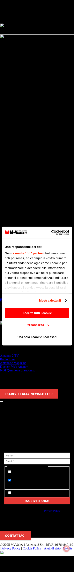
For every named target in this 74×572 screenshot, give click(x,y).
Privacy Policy (52, 510)
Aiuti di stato (52, 548)
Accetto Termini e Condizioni (32, 493)
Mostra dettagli (50, 300)
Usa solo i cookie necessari (37, 337)
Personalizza (34, 325)
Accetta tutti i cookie (37, 313)
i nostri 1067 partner (28, 253)
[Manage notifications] (66, 548)
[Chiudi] (1, 401)
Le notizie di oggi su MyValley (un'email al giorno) (30, 482)
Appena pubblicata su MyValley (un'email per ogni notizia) (32, 474)
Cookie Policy (32, 548)
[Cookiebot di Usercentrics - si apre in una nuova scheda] (52, 232)
